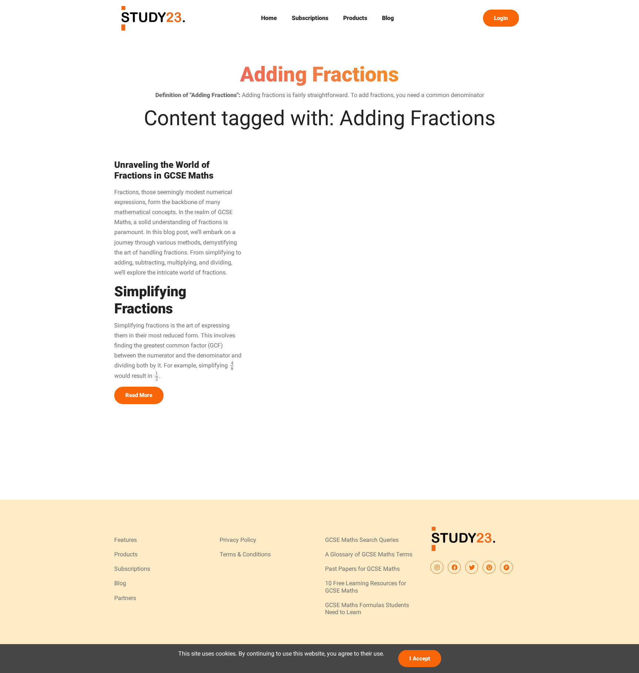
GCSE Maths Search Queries (362, 539)
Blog (388, 17)
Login (501, 18)
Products (355, 17)
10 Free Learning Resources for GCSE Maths (365, 587)
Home (269, 17)
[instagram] (436, 567)
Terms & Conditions (245, 554)
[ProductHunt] (506, 567)
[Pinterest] (489, 567)
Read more (138, 395)
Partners (125, 598)
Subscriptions (310, 17)
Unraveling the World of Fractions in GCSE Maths (163, 170)
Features (125, 539)
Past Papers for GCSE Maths (362, 568)
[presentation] (231, 365)
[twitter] (471, 567)
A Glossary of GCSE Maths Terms (368, 554)
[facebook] (454, 567)
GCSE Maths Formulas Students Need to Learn (367, 609)
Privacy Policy (238, 539)
